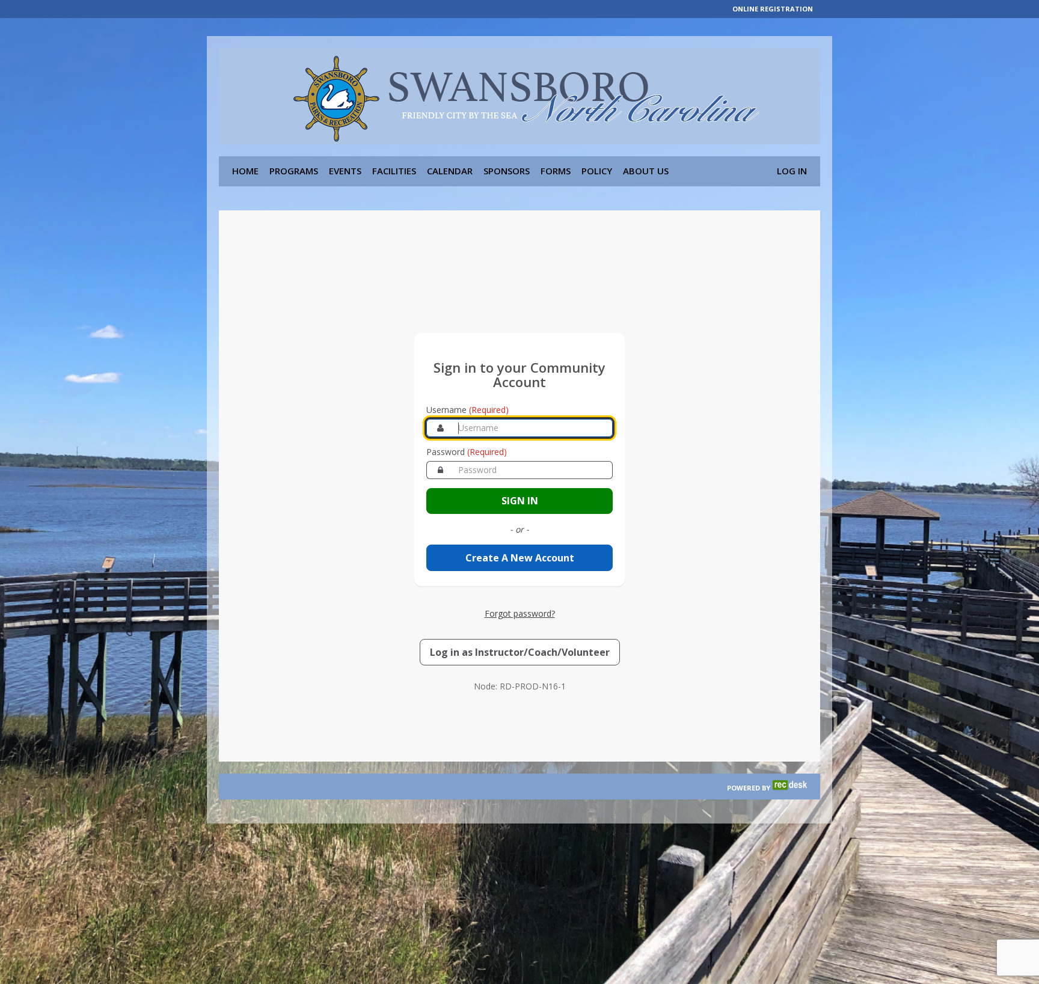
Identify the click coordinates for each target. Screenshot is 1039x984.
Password (466, 451)
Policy (596, 171)
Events (345, 171)
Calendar (450, 171)
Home (245, 171)
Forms (556, 171)
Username (467, 409)
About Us (646, 171)
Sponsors (506, 171)
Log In (792, 171)
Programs (293, 171)
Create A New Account (519, 557)
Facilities (394, 171)
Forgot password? (520, 613)
